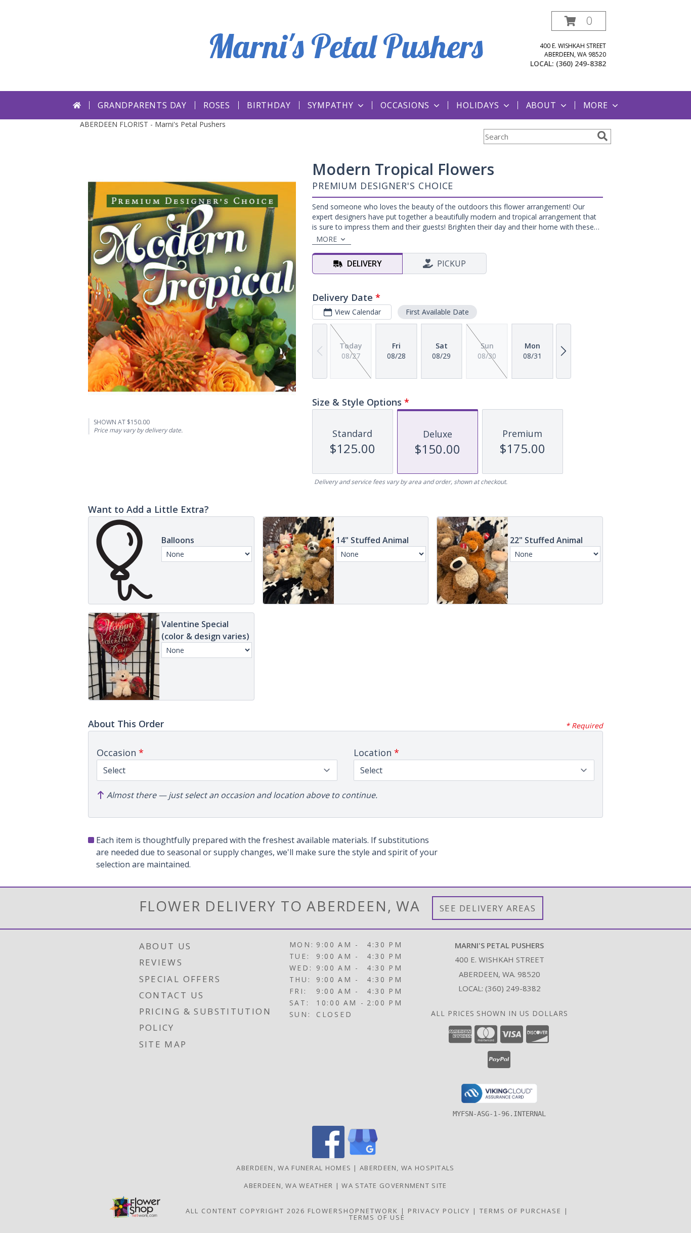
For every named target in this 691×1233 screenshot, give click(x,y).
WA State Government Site (394, 1185)
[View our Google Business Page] (363, 1155)
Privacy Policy (439, 1210)
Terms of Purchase (521, 1210)
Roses (216, 105)
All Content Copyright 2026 (245, 1210)
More (595, 105)
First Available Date (437, 312)
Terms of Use (377, 1217)
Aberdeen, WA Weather (288, 1185)
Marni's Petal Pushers (345, 45)
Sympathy (331, 105)
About (541, 105)
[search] (602, 136)
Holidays (477, 105)
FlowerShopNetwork (353, 1210)
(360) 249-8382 (581, 63)
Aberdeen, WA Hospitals (407, 1167)
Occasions (404, 105)
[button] (578, 21)
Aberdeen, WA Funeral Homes (293, 1167)
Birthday (268, 105)
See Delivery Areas (488, 908)
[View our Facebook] (328, 1155)
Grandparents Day (142, 105)
